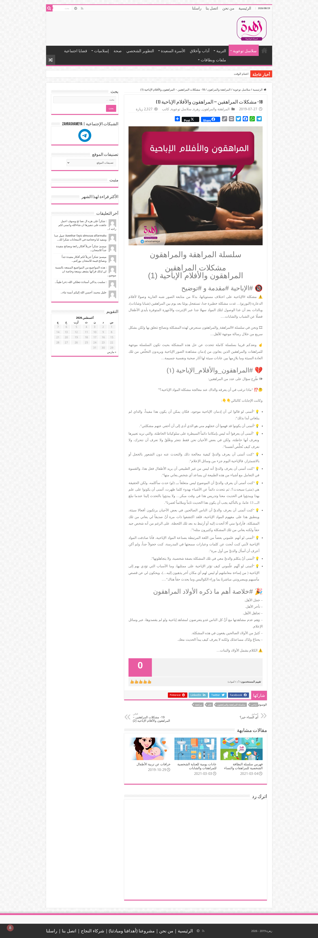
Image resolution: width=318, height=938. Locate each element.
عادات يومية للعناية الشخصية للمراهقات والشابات (197, 766)
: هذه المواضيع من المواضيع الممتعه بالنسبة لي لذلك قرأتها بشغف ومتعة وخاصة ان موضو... (85, 271)
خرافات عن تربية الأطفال (153, 764)
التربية (221, 51)
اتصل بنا (212, 8)
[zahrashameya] (84, 135)
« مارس (111, 352)
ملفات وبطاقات (213, 60)
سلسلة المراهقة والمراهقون (231, 704)
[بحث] (49, 8)
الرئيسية (245, 8)
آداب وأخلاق (199, 51)
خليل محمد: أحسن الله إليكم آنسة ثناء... (83, 292)
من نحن (228, 8)
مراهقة (198, 704)
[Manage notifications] (10, 927)
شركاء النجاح (92, 930)
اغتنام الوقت (241, 73)
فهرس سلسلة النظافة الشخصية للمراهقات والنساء (243, 766)
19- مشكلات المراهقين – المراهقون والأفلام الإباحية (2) (151, 717)
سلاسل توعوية (245, 51)
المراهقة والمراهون (219, 89)
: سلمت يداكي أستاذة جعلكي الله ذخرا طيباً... (80, 282)
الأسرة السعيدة (173, 51)
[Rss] (82, 8)
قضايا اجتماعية (75, 51)
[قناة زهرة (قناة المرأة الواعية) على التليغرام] (76, 8)
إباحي (254, 704)
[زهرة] (251, 28)
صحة (118, 51)
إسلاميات (101, 51)
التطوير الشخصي (140, 51)
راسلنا (196, 8)
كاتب (165, 109)
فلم (209, 704)
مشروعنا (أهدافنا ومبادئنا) (132, 930)
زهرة (196, 109)
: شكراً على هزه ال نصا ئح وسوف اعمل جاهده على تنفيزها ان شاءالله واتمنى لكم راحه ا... (87, 225)
